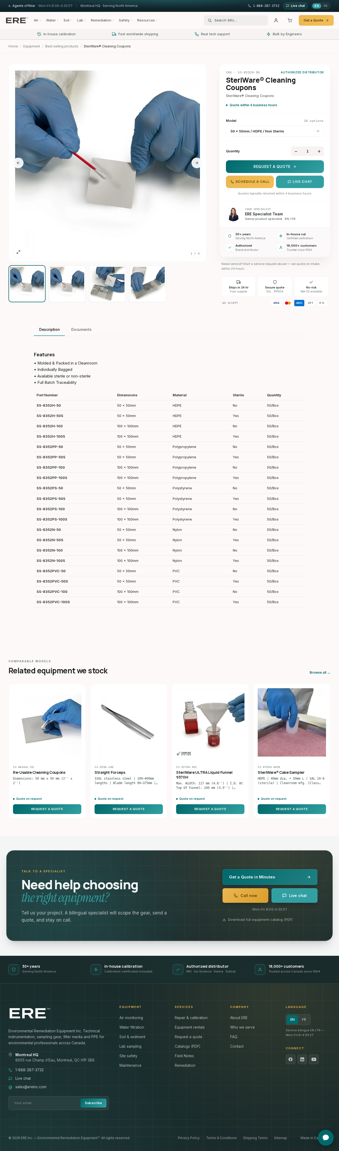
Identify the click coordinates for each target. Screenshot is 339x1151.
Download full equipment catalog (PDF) (260, 919)
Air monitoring (131, 1018)
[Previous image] (18, 163)
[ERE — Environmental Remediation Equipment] (17, 20)
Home (13, 46)
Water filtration (131, 1027)
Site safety (128, 1056)
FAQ (233, 1037)
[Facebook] (290, 1059)
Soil (66, 20)
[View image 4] (147, 283)
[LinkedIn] (302, 1059)
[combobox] (239, 20)
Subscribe (93, 1103)
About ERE (239, 1018)
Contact (237, 1046)
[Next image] (196, 163)
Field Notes (184, 1056)
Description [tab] (49, 329)
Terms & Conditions (221, 1138)
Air (36, 20)
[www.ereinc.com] (58, 1013)
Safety (124, 20)
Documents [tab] (81, 329)
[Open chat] (326, 1138)
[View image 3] (107, 283)
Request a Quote (272, 167)
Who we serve (242, 1027)
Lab (80, 20)
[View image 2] (67, 283)
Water (51, 20)
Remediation (101, 20)
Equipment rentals (190, 1027)
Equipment (31, 46)
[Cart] (290, 20)
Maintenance (130, 1065)
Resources (146, 20)
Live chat (302, 182)
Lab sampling (130, 1046)
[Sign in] (276, 20)
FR (325, 6)
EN (317, 6)
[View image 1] (27, 283)
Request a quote (188, 1037)
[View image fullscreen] (18, 252)
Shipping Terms (255, 1138)
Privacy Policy (189, 1138)
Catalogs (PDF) (187, 1046)
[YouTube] (314, 1059)
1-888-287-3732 (29, 1070)
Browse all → (320, 672)
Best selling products (61, 46)
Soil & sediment (132, 1037)
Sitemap (280, 1138)
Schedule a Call (252, 182)
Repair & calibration (191, 1018)
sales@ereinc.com (30, 1087)
